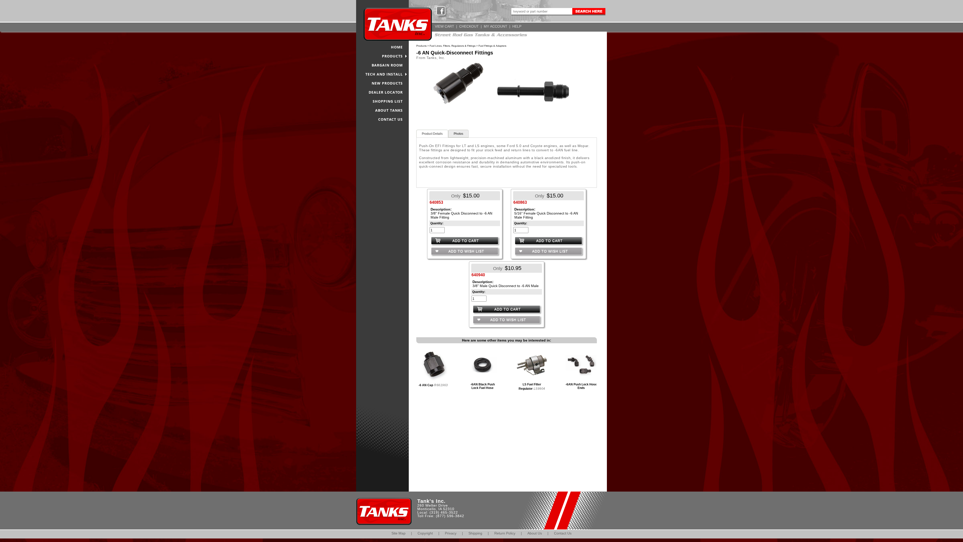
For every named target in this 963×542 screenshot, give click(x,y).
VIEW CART (444, 26)
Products (421, 45)
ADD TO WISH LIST (465, 251)
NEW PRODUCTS (387, 83)
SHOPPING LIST (388, 101)
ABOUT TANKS (389, 110)
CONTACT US (390, 119)
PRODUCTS (392, 56)
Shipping (475, 533)
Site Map (398, 533)
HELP (516, 26)
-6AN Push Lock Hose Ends (581, 386)
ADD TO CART (465, 241)
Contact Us (563, 533)
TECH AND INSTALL (384, 74)
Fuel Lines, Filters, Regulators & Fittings (452, 45)
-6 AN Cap (426, 385)
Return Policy (504, 533)
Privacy (450, 533)
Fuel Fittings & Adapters (492, 45)
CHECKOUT (469, 26)
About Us (534, 533)
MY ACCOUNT (495, 26)
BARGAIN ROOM (387, 65)
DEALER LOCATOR (386, 92)
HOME (397, 47)
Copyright (425, 533)
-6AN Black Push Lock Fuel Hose (482, 386)
